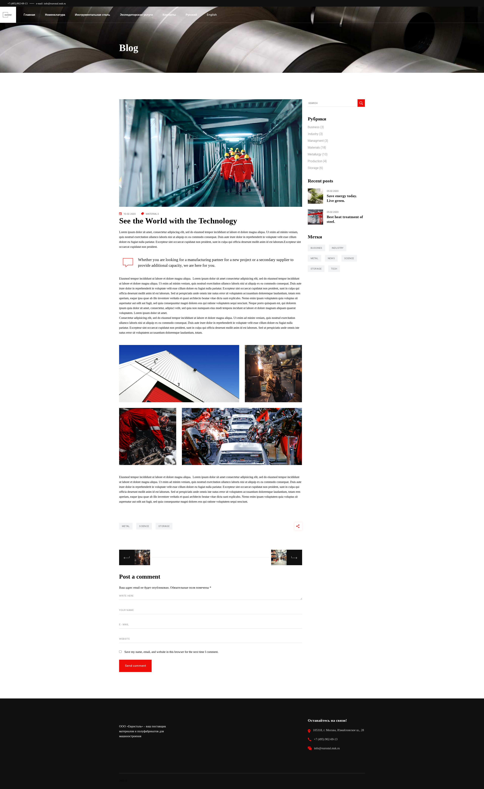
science (144, 526)
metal (126, 526)
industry (338, 247)
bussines (316, 247)
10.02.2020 (129, 213)
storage (164, 526)
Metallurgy (314, 154)
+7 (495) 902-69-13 (18, 3)
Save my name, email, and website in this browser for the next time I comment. (171, 651)
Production (315, 161)
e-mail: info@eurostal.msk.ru (51, 3)
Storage (313, 168)
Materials (152, 213)
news (331, 258)
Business (314, 127)
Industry (313, 134)
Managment (316, 141)
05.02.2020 (332, 191)
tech (334, 268)
